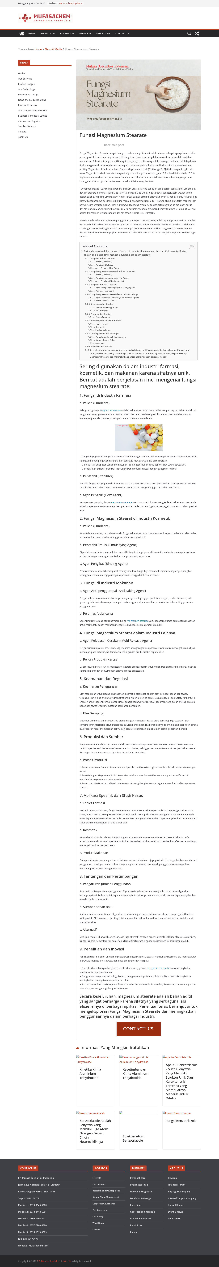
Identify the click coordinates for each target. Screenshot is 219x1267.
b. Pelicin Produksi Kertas (104, 300)
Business (65, 33)
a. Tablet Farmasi (101, 324)
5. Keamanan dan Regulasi (100, 304)
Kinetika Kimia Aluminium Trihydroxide (90, 1073)
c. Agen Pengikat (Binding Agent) (108, 281)
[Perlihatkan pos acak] (197, 33)
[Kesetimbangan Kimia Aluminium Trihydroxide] (138, 1057)
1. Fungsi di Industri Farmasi (101, 258)
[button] (53, 33)
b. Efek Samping (100, 310)
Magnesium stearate (111, 410)
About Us (45, 33)
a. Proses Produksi (101, 317)
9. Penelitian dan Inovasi (100, 346)
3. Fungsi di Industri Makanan (102, 284)
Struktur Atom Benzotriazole (133, 1138)
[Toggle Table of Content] (190, 246)
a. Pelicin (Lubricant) (102, 261)
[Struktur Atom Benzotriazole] (138, 1113)
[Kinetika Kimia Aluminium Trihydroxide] (95, 1057)
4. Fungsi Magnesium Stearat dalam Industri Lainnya (113, 294)
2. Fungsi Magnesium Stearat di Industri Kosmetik (112, 271)
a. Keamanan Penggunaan (105, 307)
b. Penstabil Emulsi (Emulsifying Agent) (111, 278)
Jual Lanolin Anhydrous (70, 3)
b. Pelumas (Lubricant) (103, 291)
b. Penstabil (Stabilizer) (103, 265)
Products (85, 33)
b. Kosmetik (98, 327)
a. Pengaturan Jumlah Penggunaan (109, 337)
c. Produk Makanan (102, 330)
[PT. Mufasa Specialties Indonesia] (22, 33)
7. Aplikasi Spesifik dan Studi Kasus (104, 320)
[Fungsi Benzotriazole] (177, 1113)
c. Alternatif (98, 343)
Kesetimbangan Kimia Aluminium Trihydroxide (135, 1073)
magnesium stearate (121, 502)
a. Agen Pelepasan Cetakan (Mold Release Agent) (116, 297)
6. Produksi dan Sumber (99, 314)
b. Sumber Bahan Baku (103, 340)
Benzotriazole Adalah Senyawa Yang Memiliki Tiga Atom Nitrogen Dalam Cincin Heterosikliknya (95, 1131)
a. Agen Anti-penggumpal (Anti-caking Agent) (114, 287)
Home (31, 33)
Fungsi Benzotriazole (181, 1121)
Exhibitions (103, 33)
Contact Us (122, 33)
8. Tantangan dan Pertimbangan (103, 333)
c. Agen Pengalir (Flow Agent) (106, 268)
